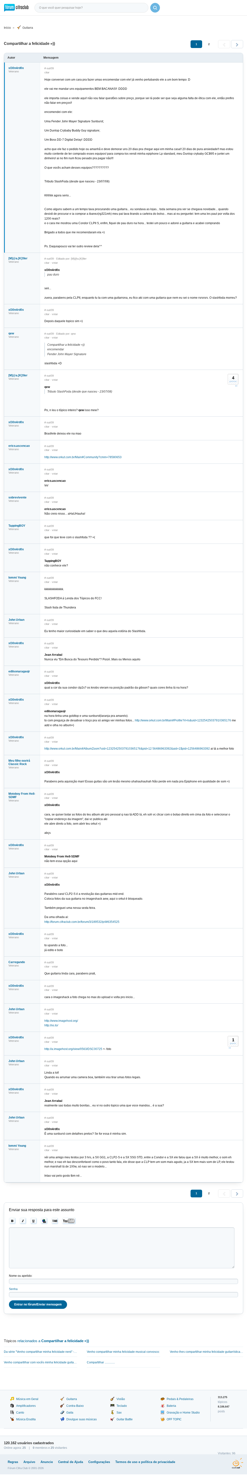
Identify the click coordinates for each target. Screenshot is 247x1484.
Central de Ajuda (70, 1462)
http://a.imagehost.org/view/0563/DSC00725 (73, 1049)
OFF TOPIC (174, 1419)
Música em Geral (27, 1399)
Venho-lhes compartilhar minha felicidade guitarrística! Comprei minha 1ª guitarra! (206, 1351)
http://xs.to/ (51, 1025)
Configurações (99, 1462)
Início (7, 27)
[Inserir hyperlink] (44, 1221)
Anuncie (47, 1462)
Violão (121, 1399)
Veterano (13, 71)
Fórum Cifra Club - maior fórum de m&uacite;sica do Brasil (16, 8)
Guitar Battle (125, 1419)
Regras (13, 1462)
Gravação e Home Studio (183, 1412)
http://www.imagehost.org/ (61, 1020)
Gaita (69, 1412)
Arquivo (29, 1462)
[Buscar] (155, 8)
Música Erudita (26, 1419)
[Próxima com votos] (236, 386)
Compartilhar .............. (101, 1362)
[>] (237, 44)
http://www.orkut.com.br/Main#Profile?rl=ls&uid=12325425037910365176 (183, 720)
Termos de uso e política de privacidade (145, 1462)
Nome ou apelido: (20, 1275)
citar (46, 72)
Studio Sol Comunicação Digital (237, 1463)
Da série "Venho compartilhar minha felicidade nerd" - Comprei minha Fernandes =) (40, 1351)
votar (55, 262)
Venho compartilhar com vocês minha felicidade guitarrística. (40, 1362)
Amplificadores (26, 1406)
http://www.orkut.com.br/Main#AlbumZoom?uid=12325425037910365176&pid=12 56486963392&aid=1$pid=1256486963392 (127, 748)
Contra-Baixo (75, 1406)
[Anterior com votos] (230, 1048)
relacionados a (53, 1341)
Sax (119, 1412)
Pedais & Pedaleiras (180, 1399)
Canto (20, 1412)
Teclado (122, 1406)
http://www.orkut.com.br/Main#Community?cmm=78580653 (83, 457)
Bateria (171, 1406)
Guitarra (27, 27)
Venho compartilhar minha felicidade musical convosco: (123, 1351)
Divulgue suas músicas (81, 1419)
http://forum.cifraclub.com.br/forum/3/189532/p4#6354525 (81, 922)
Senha (13, 1289)
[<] (224, 44)
